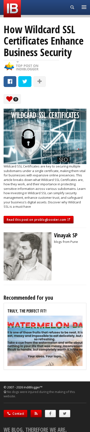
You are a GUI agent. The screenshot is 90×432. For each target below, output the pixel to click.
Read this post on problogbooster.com (37, 220)
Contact (18, 414)
